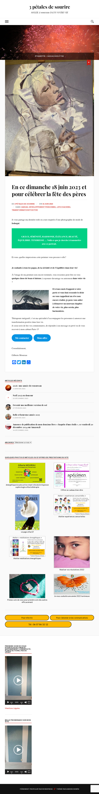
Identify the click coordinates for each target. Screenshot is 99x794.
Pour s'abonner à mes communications (72, 618)
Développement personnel (42, 207)
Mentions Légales (12, 708)
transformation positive (25, 210)
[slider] (16, 702)
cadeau (24, 207)
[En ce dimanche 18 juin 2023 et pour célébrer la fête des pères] (49, 118)
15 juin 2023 (47, 204)
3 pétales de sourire (49, 7)
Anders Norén (72, 789)
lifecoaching (64, 207)
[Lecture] (8, 702)
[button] (18, 680)
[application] (18, 680)
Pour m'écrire (26, 618)
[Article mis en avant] (89, 62)
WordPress (47, 789)
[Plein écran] (29, 702)
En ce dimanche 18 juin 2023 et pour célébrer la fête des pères (49, 190)
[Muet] (26, 702)
